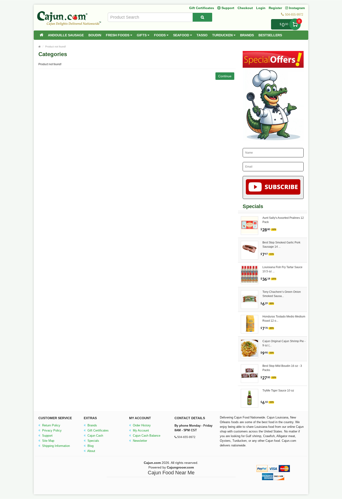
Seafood (181, 35)
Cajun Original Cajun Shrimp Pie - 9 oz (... (283, 343)
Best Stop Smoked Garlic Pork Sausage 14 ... (281, 244)
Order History (141, 425)
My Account (140, 430)
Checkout (245, 8)
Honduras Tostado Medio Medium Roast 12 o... (283, 318)
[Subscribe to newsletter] (273, 187)
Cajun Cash (95, 435)
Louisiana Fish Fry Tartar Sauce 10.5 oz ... (282, 269)
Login (260, 8)
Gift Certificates (201, 8)
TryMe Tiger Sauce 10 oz (278, 390)
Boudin (94, 35)
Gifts (142, 35)
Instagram (296, 8)
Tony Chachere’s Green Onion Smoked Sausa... (281, 294)
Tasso (202, 35)
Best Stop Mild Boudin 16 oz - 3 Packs (282, 368)
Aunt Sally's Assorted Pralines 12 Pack (283, 220)
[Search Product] (202, 17)
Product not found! (55, 46)
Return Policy (50, 425)
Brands (247, 35)
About (91, 451)
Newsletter (139, 440)
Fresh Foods (118, 35)
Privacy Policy (51, 430)
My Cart (295, 24)
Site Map (47, 440)
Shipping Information (55, 446)
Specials (93, 440)
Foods (160, 35)
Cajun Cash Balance (146, 435)
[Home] (41, 35)
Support (47, 435)
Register (275, 8)
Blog (90, 446)
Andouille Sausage (66, 35)
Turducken (223, 35)
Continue (224, 76)
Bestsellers (270, 35)
